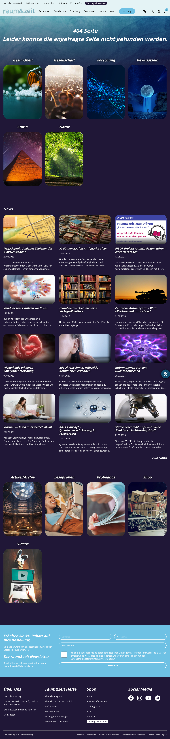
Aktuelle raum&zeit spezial (58, 701)
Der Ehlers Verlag (12, 696)
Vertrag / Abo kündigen (56, 716)
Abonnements (52, 711)
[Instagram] (139, 698)
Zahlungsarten (94, 706)
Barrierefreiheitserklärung (133, 734)
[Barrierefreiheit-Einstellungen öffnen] (165, 373)
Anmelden (113, 665)
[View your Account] (159, 11)
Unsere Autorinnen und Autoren (19, 709)
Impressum (91, 734)
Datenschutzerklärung (109, 734)
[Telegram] (157, 698)
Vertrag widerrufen (97, 721)
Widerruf (91, 716)
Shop (89, 696)
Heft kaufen (51, 706)
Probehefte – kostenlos (56, 721)
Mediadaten (9, 714)
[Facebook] (131, 698)
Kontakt (80, 734)
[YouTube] (148, 698)
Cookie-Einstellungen (157, 734)
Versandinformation (97, 701)
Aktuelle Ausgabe (53, 696)
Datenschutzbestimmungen (85, 658)
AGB (89, 711)
